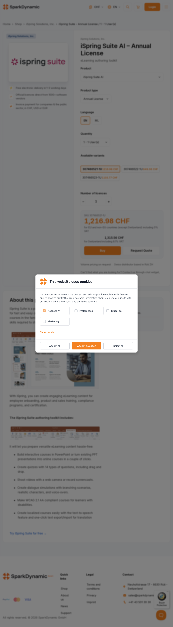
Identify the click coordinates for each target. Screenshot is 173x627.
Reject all (118, 345)
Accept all (54, 345)
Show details (47, 332)
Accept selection (86, 345)
